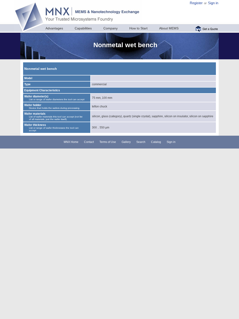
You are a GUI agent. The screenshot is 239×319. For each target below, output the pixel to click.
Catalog (156, 142)
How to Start (138, 28)
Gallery (126, 142)
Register (196, 3)
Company (110, 28)
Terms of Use (107, 142)
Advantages (54, 28)
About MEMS (169, 28)
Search (140, 142)
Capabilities (83, 28)
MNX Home (71, 142)
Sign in (213, 3)
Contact (89, 142)
